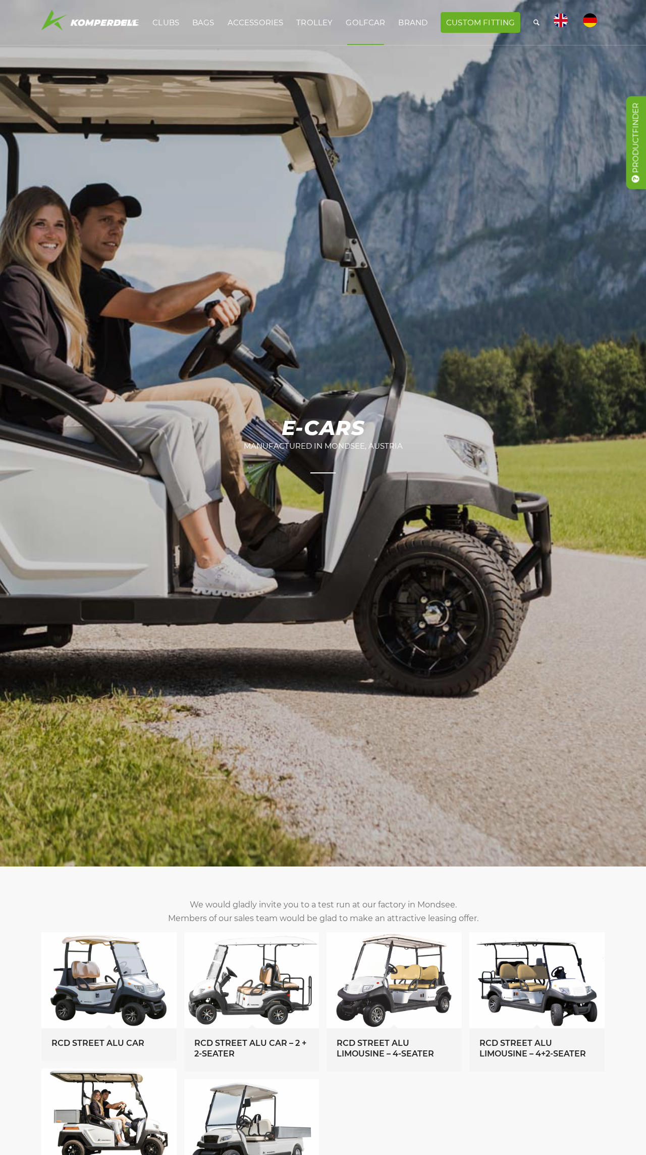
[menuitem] (127, 23)
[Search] (536, 23)
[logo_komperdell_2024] (89, 23)
